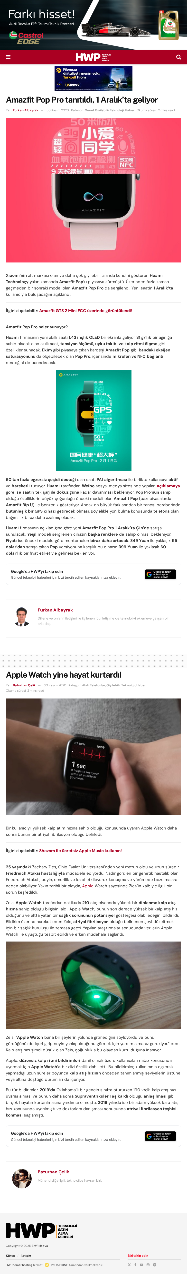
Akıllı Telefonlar (93, 685)
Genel (89, 110)
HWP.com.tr (13, 1265)
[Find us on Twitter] (129, 1264)
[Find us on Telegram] (154, 1264)
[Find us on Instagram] (148, 1264)
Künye (10, 1255)
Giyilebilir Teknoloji (109, 110)
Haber (129, 110)
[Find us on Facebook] (135, 1264)
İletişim (26, 1255)
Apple (88, 886)
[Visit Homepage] (93, 57)
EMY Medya (40, 1246)
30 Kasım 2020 (58, 110)
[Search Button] (178, 57)
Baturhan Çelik (24, 685)
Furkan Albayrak (25, 110)
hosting (27, 1265)
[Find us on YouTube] (141, 1264)
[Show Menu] (8, 57)
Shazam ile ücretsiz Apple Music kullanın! (80, 850)
